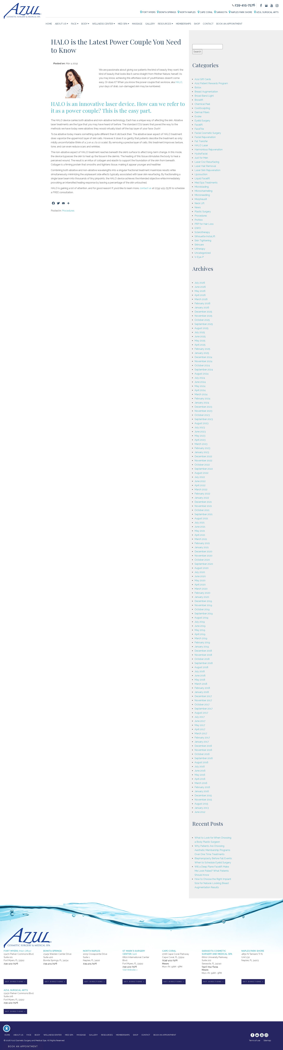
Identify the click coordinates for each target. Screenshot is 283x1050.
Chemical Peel (202, 104)
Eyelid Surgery (202, 120)
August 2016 (201, 762)
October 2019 (202, 609)
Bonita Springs (167, 12)
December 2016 (203, 745)
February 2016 (202, 787)
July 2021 (200, 522)
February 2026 (202, 303)
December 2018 (203, 650)
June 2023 (200, 431)
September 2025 (204, 324)
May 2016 (200, 774)
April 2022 (200, 485)
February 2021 (202, 543)
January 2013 (202, 807)
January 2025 (202, 353)
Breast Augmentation (206, 91)
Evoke (198, 116)
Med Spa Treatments (206, 182)
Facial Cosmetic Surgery (208, 133)
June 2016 (200, 770)
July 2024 (200, 377)
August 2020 (202, 568)
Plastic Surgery (203, 211)
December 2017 (203, 696)
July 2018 (200, 671)
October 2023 (202, 415)
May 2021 (200, 530)
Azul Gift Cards (203, 79)
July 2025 (200, 332)
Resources (164, 23)
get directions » (15, 981)
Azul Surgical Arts (267, 12)
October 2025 (202, 320)
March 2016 (201, 783)
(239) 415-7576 (169, 960)
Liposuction (201, 174)
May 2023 (200, 435)
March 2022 (201, 489)
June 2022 (200, 481)
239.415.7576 (50, 963)
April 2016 (200, 779)
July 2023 (200, 427)
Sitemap (267, 1040)
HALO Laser (201, 145)
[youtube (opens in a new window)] (272, 5)
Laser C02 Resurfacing (207, 162)
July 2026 (200, 282)
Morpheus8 (201, 199)
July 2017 (200, 717)
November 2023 (203, 411)
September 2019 (204, 613)
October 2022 (202, 464)
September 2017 (204, 708)
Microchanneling (203, 190)
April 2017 (200, 729)
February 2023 (202, 448)
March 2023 (201, 444)
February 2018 (202, 688)
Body (84, 23)
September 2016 (204, 758)
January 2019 (202, 646)
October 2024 (202, 365)
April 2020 (200, 584)
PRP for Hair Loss (204, 224)
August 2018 (201, 667)
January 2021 (202, 547)
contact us (145, 188)
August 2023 (201, 423)
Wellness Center (102, 23)
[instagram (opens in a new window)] (277, 5)
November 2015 (203, 799)
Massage (137, 23)
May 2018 (200, 679)
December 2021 (203, 501)
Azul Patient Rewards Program (211, 83)
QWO (198, 228)
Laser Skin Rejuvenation (207, 170)
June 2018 (200, 675)
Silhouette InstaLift (205, 236)
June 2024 (200, 382)
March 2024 (201, 394)
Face (73, 23)
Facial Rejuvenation (205, 137)
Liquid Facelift (202, 178)
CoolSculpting (202, 108)
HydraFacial (201, 153)
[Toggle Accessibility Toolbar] (6, 1028)
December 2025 (203, 311)
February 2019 (202, 642)
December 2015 (203, 795)
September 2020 (204, 564)
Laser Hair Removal (205, 166)
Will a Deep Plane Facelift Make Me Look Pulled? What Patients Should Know (212, 870)
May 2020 (200, 580)
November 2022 (203, 460)
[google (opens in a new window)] (266, 5)
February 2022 (202, 493)
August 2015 (201, 803)
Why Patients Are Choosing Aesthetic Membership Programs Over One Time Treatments (212, 850)
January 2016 (202, 791)
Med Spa (122, 23)
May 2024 (200, 386)
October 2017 (202, 704)
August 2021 (201, 518)
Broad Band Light (204, 95)
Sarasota (221, 12)
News (198, 207)
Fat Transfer (201, 141)
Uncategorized (203, 252)
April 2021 (200, 535)
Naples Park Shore (241, 12)
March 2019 (201, 638)
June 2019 (200, 626)
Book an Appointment (229, 23)
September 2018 (204, 663)
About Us (60, 23)
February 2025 (202, 348)
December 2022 (203, 456)
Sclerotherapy (202, 232)
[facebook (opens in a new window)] (261, 5)
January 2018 (202, 692)
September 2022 (204, 468)
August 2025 (201, 328)
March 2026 (201, 299)
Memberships (183, 23)
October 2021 (202, 510)
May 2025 (200, 340)
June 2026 (200, 286)
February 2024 (202, 398)
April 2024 (200, 390)
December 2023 (203, 406)
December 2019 (203, 601)
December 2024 (203, 357)
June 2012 (200, 812)
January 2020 (202, 597)
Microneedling (202, 195)
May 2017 (200, 725)
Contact (208, 23)
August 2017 (201, 712)
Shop (197, 23)
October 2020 (202, 559)
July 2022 (200, 477)
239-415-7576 (245, 5)
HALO (178, 82)
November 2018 (203, 654)
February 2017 (202, 737)
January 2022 (202, 497)
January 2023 (202, 452)
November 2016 (203, 750)
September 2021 (204, 514)
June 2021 (200, 526)
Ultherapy (200, 248)
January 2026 (202, 307)
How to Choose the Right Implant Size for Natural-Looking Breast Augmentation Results (213, 883)
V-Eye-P (199, 257)
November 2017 (203, 700)
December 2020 (203, 551)
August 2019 (201, 617)
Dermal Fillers (202, 112)
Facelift (199, 124)
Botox (198, 87)
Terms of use (254, 1040)
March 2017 (201, 733)
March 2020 (201, 588)
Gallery (150, 23)
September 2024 (204, 369)
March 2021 (201, 539)
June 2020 (200, 576)
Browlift (199, 100)
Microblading (202, 186)
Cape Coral (206, 12)
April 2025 (200, 344)
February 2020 (202, 592)
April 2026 (200, 295)
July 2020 (200, 572)
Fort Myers (149, 12)
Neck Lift (199, 203)
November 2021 (203, 506)
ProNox (199, 219)
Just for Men (201, 157)
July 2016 (200, 766)
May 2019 (200, 630)
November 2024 (203, 361)
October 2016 (202, 754)
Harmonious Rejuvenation (209, 149)
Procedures (68, 210)
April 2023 (200, 439)
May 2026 (200, 291)
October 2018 (202, 659)
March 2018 (201, 683)
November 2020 (203, 555)
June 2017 (200, 721)
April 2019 (200, 634)
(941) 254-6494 (210, 966)
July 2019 (200, 621)
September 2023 (204, 419)
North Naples (187, 12)
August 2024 (202, 373)
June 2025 (200, 336)
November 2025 (203, 315)
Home (49, 23)
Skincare (199, 244)
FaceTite (199, 128)
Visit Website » (130, 969)
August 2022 (201, 473)
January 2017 (202, 741)
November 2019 (203, 605)
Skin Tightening (203, 240)
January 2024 (202, 402)
